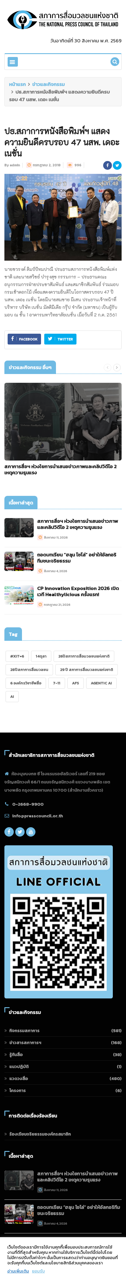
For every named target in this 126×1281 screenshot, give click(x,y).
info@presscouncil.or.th (37, 815)
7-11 (56, 683)
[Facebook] (9, 833)
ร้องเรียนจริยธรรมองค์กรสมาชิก (40, 1134)
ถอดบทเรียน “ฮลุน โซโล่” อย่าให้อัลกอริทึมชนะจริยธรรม (76, 558)
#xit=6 (17, 656)
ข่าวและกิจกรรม (48, 84)
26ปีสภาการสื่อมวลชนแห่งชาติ (84, 656)
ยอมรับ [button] (38, 1271)
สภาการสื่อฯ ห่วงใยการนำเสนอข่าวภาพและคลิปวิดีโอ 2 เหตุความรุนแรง (60, 469)
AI (12, 696)
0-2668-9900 (28, 804)
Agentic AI (101, 683)
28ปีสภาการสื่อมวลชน (29, 669)
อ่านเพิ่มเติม (18, 1271)
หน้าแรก (17, 84)
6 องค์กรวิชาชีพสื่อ (25, 683)
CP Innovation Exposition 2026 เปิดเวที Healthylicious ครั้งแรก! (78, 591)
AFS (75, 683)
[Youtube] (30, 833)
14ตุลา (41, 656)
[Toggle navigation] (13, 62)
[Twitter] (20, 833)
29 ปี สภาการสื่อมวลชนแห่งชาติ (86, 669)
